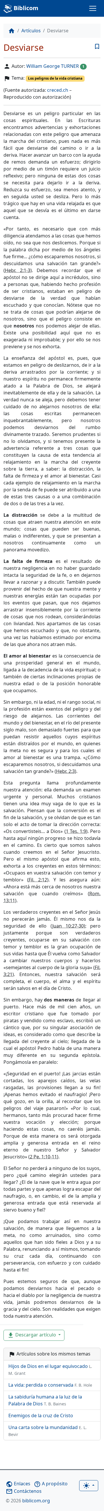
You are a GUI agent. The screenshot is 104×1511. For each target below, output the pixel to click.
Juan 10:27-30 (68, 926)
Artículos (31, 30)
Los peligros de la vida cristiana (55, 78)
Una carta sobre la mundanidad (47, 1430)
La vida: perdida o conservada (50, 1385)
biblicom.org (28, 1500)
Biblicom (25, 8)
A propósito (51, 1483)
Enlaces (18, 1483)
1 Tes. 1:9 (76, 831)
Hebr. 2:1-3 (17, 270)
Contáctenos (24, 1491)
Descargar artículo (32, 1335)
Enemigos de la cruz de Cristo (40, 1415)
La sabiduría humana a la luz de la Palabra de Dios (45, 1400)
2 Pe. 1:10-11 (43, 1157)
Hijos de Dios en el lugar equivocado (50, 1369)
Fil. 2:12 (38, 880)
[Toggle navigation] (93, 8)
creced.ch (57, 90)
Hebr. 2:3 (65, 771)
